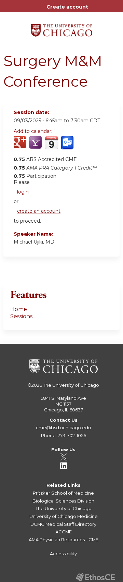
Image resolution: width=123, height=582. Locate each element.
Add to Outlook (67, 146)
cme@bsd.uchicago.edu (63, 427)
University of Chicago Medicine (63, 516)
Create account (67, 6)
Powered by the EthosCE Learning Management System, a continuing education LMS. (95, 577)
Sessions (21, 316)
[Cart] (96, 10)
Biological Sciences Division (63, 501)
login (23, 192)
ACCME (63, 531)
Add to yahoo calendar (36, 146)
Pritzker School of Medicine (63, 493)
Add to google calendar (20, 146)
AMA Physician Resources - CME (63, 539)
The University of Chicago (71, 385)
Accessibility (63, 553)
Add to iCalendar (51, 146)
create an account (38, 211)
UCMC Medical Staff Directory (63, 524)
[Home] (61, 28)
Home (18, 309)
